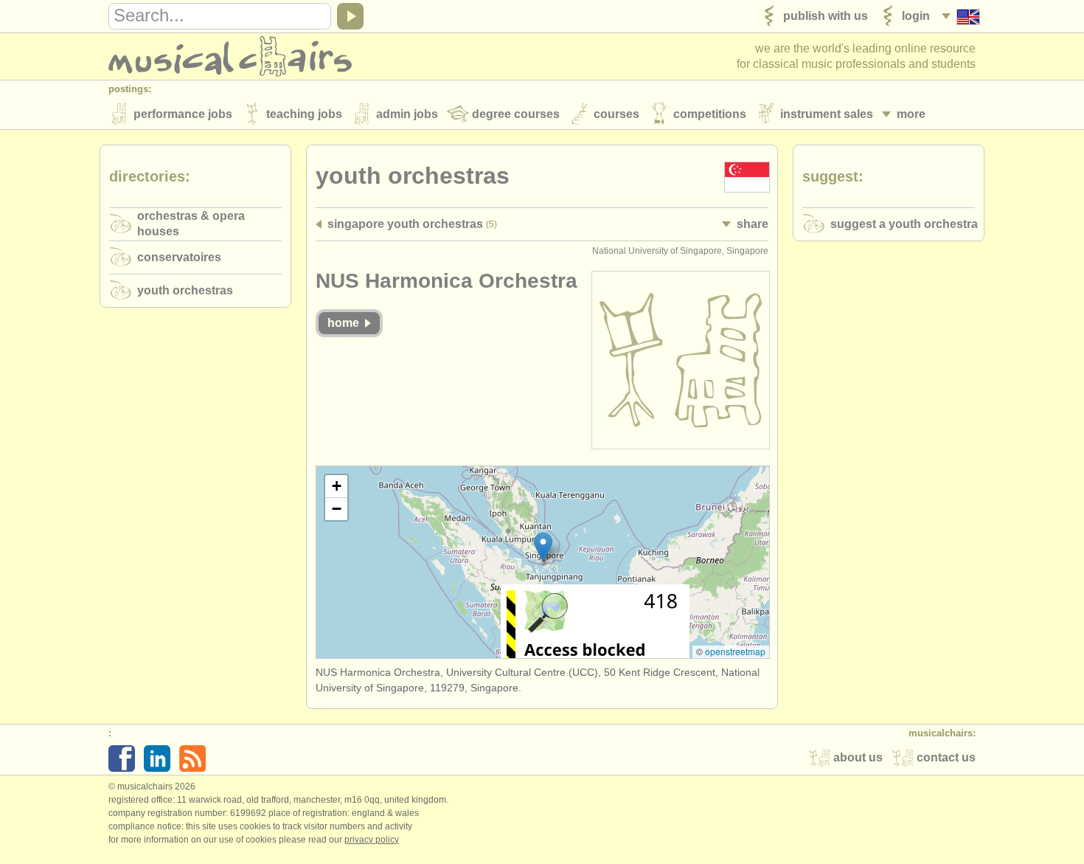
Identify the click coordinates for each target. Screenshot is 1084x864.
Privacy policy (371, 839)
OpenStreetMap (735, 651)
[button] (543, 547)
